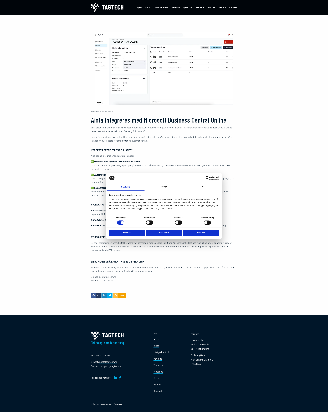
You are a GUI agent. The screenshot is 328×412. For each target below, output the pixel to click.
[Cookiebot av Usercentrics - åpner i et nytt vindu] (207, 178)
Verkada (176, 7)
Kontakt (233, 7)
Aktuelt (222, 7)
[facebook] (120, 377)
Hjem (139, 7)
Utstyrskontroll (161, 7)
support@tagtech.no (111, 366)
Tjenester (188, 7)
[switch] (149, 223)
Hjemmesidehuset (105, 404)
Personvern (118, 404)
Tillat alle (201, 233)
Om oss (211, 7)
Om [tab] (202, 186)
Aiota (147, 7)
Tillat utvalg (164, 233)
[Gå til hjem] (108, 7)
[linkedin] (115, 377)
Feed (122, 295)
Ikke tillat (127, 233)
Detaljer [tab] (164, 186)
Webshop (200, 7)
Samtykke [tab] (125, 187)
